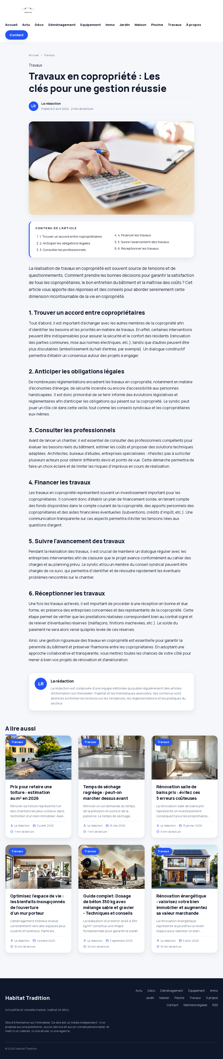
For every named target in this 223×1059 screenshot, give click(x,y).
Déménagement (62, 24)
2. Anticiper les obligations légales (65, 243)
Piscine (157, 24)
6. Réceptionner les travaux (138, 248)
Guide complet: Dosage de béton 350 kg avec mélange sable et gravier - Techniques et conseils (108, 904)
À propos (193, 24)
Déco (39, 24)
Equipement (90, 24)
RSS (215, 1005)
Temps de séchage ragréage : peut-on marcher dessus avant (105, 792)
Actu (26, 24)
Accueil (11, 24)
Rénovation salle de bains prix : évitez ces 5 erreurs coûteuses (178, 792)
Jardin (125, 24)
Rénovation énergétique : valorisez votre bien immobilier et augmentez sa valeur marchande (182, 904)
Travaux (174, 24)
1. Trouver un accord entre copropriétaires (71, 236)
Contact (17, 35)
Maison (140, 24)
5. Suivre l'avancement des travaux (143, 242)
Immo (110, 24)
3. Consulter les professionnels (63, 250)
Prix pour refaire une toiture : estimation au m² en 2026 (31, 792)
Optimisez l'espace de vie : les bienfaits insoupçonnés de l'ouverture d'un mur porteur (37, 904)
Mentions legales (195, 1005)
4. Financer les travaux (134, 235)
